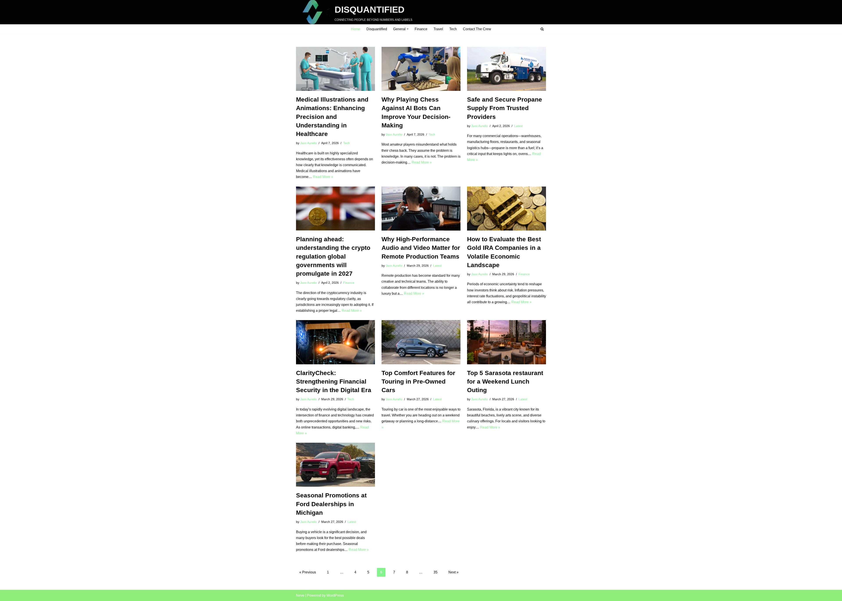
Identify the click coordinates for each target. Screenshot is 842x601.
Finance (421, 29)
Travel (438, 29)
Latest (518, 126)
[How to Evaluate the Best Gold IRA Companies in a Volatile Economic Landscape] (506, 209)
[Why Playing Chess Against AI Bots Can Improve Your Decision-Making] (421, 69)
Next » (453, 572)
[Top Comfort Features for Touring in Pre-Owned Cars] (421, 342)
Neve (300, 595)
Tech (453, 29)
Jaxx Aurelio (308, 143)
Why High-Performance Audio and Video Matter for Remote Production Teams (421, 248)
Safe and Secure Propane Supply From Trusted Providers (504, 108)
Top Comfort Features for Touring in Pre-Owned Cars (418, 381)
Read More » (323, 177)
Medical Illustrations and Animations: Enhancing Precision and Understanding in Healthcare (332, 116)
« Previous (307, 572)
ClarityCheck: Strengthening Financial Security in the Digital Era (333, 381)
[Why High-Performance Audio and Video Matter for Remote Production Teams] (421, 209)
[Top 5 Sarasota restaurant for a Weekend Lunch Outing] (506, 342)
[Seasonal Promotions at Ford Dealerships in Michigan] (335, 465)
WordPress (335, 595)
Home (355, 29)
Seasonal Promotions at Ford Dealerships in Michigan (331, 504)
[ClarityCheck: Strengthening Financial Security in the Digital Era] (335, 342)
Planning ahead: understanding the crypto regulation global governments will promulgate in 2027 (333, 256)
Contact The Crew (477, 29)
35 (435, 572)
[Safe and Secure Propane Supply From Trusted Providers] (506, 69)
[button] (408, 29)
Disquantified (376, 29)
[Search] (542, 29)
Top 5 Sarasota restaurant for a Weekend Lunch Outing (505, 381)
